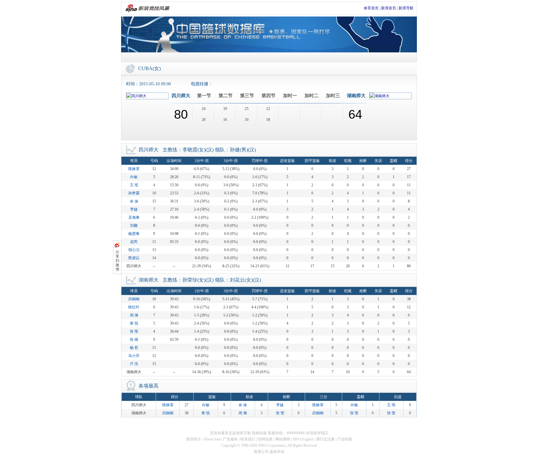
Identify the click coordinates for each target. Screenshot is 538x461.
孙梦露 (133, 193)
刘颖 (134, 225)
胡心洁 (133, 250)
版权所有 (277, 451)
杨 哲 (134, 347)
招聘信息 (265, 439)
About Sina (212, 439)
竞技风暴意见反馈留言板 (230, 433)
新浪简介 (193, 439)
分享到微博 (117, 261)
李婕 (134, 209)
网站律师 (282, 439)
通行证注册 (325, 439)
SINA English (303, 439)
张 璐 (134, 339)
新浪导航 (406, 8)
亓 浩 (134, 364)
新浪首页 (388, 8)
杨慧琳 (133, 233)
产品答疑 (344, 439)
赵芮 (134, 242)
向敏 (134, 177)
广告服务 (230, 439)
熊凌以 (133, 258)
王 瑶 (134, 185)
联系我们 (247, 439)
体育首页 (371, 8)
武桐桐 (133, 299)
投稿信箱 (259, 433)
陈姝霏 (133, 169)
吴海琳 (133, 217)
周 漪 (134, 315)
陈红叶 (133, 307)
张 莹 (134, 331)
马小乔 (133, 356)
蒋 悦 (134, 323)
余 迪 (134, 201)
